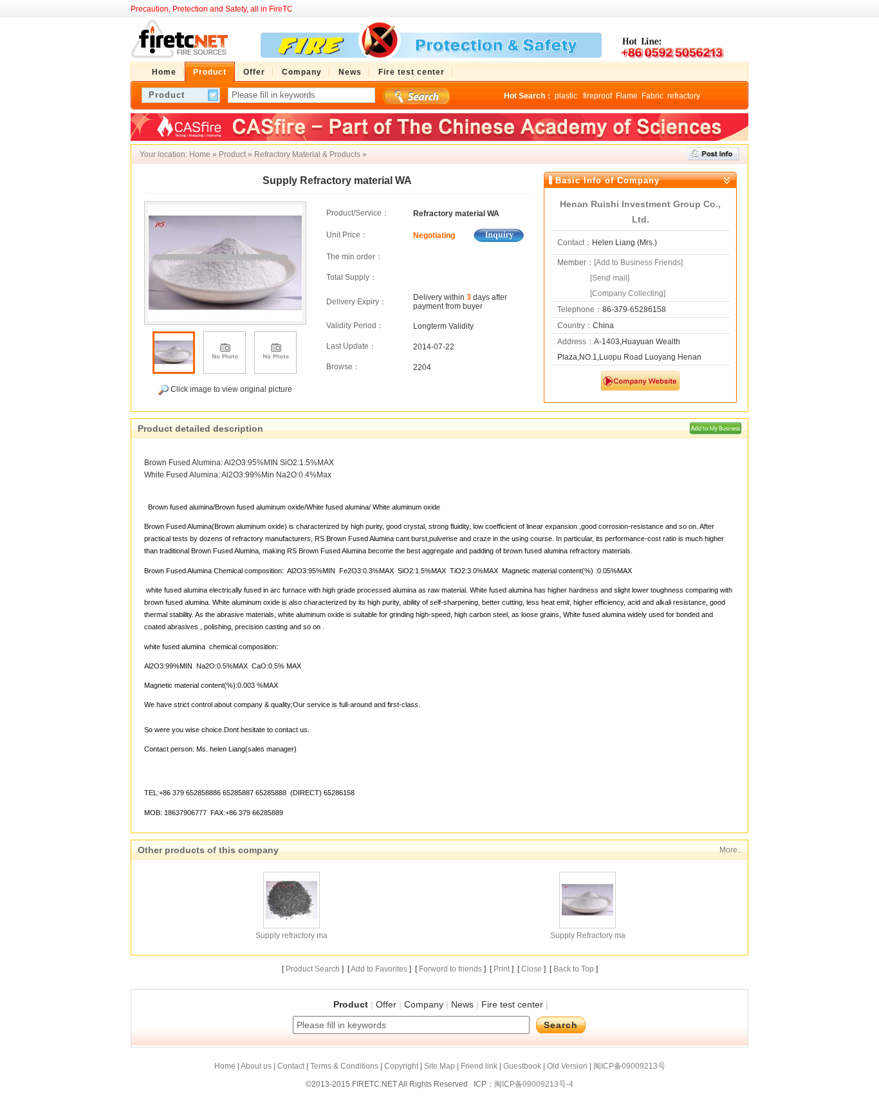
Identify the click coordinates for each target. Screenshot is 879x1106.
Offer (386, 1004)
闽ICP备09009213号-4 (533, 1084)
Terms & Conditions (344, 1066)
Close (531, 968)
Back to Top (573, 968)
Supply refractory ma (291, 935)
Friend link (479, 1066)
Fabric (652, 95)
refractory (683, 95)
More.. (730, 849)
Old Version (567, 1066)
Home (199, 154)
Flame (627, 95)
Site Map (439, 1066)
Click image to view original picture (230, 389)
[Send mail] (609, 277)
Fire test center (512, 1004)
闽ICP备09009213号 (629, 1066)
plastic (567, 95)
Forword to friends (450, 968)
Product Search (313, 968)
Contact (290, 1066)
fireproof (597, 95)
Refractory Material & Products (307, 154)
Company (423, 1004)
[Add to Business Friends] (638, 262)
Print (502, 968)
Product (232, 154)
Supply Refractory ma (587, 935)
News (462, 1004)
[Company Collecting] (627, 293)
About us (256, 1066)
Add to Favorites (379, 968)
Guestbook (522, 1066)
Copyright (401, 1066)
